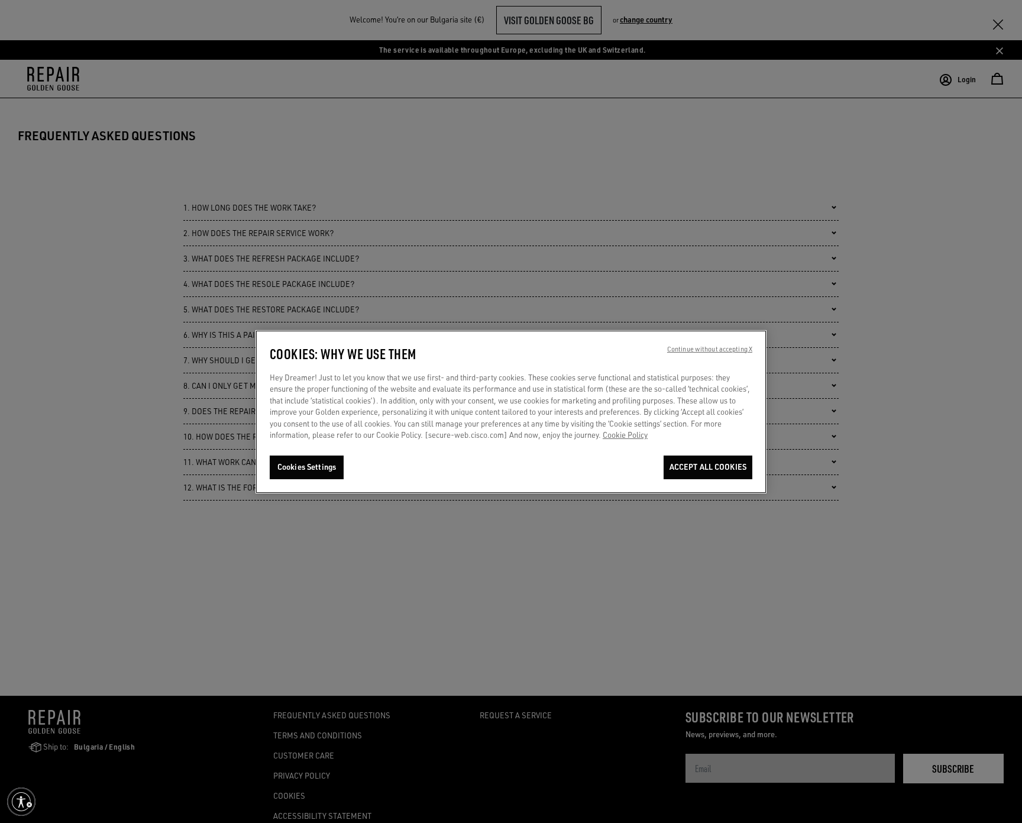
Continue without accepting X (709, 349)
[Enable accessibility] (21, 802)
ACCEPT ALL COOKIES (708, 467)
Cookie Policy (625, 435)
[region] (511, 411)
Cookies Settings (306, 467)
